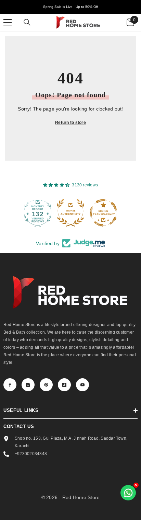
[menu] (7, 22)
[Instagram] (28, 384)
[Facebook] (9, 384)
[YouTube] (82, 384)
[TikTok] (64, 384)
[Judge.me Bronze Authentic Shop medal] (61, 213)
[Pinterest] (46, 384)
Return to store (70, 122)
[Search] (27, 22)
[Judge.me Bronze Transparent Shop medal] (94, 213)
